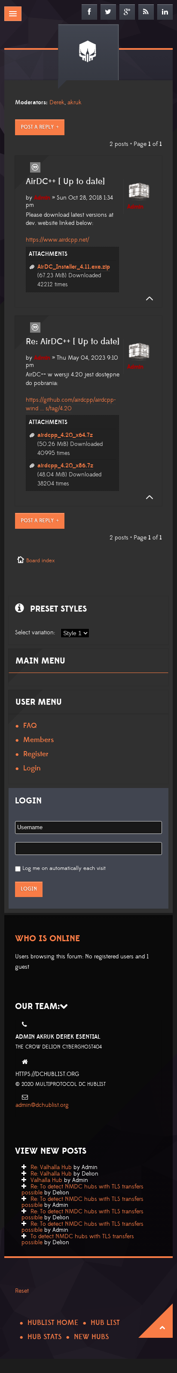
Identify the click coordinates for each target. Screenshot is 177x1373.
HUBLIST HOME (52, 1323)
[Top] (147, 298)
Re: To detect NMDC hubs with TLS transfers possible (82, 1190)
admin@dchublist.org (42, 1105)
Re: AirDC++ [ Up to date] (72, 341)
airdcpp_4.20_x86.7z (65, 466)
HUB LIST (105, 1323)
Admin (42, 198)
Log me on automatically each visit (64, 868)
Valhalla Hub (46, 1180)
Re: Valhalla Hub (51, 1167)
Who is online (47, 938)
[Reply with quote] (35, 167)
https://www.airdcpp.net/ (57, 240)
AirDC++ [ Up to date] (65, 181)
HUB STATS (44, 1337)
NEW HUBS (91, 1337)
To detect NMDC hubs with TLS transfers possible (77, 1239)
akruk (74, 102)
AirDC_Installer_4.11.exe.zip (73, 267)
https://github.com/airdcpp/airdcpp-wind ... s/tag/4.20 (71, 404)
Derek (56, 102)
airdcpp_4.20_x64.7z (65, 435)
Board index (40, 560)
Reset (22, 1291)
